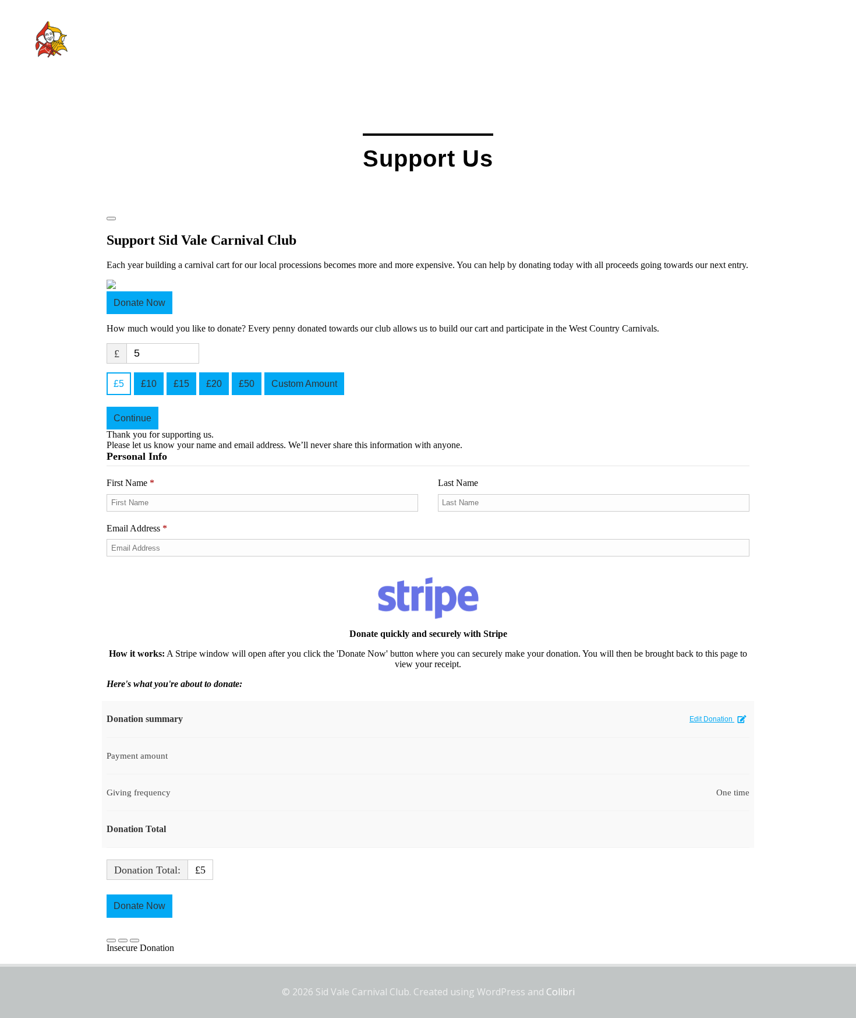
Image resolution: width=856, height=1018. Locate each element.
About (509, 39)
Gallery (673, 39)
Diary (560, 39)
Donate (819, 39)
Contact (746, 39)
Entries (613, 39)
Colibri (560, 991)
